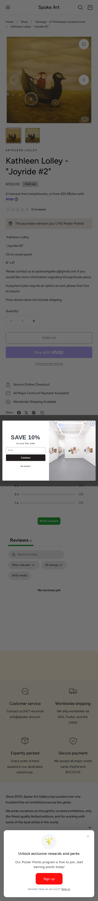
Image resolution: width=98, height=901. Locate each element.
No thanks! (26, 466)
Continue (25, 457)
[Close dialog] (92, 423)
